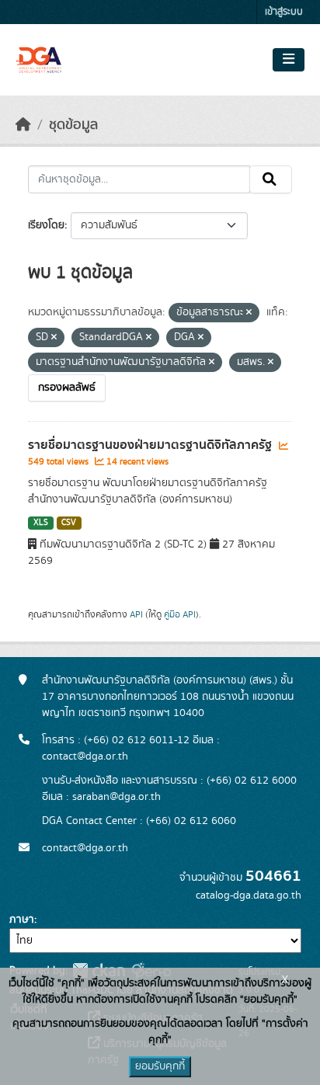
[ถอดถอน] (249, 313)
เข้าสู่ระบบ (284, 12)
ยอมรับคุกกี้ (160, 1066)
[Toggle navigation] (288, 59)
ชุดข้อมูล (73, 125)
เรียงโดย (46, 225)
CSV (68, 522)
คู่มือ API (180, 614)
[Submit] (270, 179)
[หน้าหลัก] (23, 125)
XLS (40, 522)
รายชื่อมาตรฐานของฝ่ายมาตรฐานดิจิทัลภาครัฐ (151, 445)
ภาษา (21, 919)
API (136, 614)
